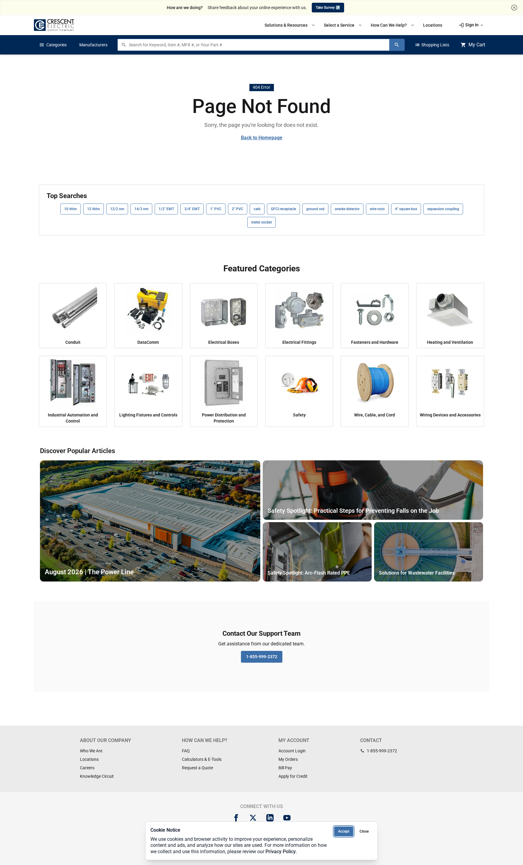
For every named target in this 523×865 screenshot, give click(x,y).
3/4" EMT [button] (192, 209)
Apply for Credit (293, 776)
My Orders (288, 759)
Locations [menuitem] (432, 25)
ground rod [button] (315, 209)
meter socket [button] (261, 222)
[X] (253, 818)
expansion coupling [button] (443, 209)
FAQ (186, 750)
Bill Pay (285, 767)
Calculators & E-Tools (202, 759)
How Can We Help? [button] (393, 25)
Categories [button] (53, 45)
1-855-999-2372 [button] (261, 656)
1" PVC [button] (216, 209)
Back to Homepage (261, 138)
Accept (343, 831)
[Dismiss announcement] (514, 7)
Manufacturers (93, 44)
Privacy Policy (280, 851)
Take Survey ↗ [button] (328, 7)
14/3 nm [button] (141, 209)
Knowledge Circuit (97, 776)
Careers (87, 767)
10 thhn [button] (70, 209)
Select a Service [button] (343, 25)
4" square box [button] (406, 209)
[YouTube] (287, 818)
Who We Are (91, 750)
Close (364, 831)
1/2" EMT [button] (166, 209)
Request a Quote (197, 767)
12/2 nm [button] (117, 209)
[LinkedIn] (270, 818)
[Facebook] (236, 818)
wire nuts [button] (377, 209)
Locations (89, 759)
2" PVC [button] (237, 209)
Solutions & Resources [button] (290, 25)
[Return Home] (54, 25)
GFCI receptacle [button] (283, 209)
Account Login (292, 750)
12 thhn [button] (93, 209)
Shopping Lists (432, 45)
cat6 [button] (257, 209)
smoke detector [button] (347, 209)
